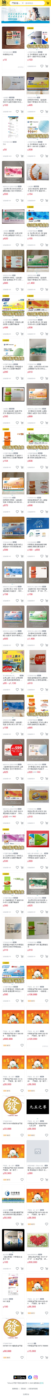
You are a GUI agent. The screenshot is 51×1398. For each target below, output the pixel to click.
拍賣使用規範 (33, 1388)
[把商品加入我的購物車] (46, 66)
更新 (41, 1383)
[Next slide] (47, 38)
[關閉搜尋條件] (23, 3)
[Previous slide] (28, 38)
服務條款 (15, 1388)
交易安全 (26, 1394)
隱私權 (23, 1388)
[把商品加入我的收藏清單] (41, 66)
